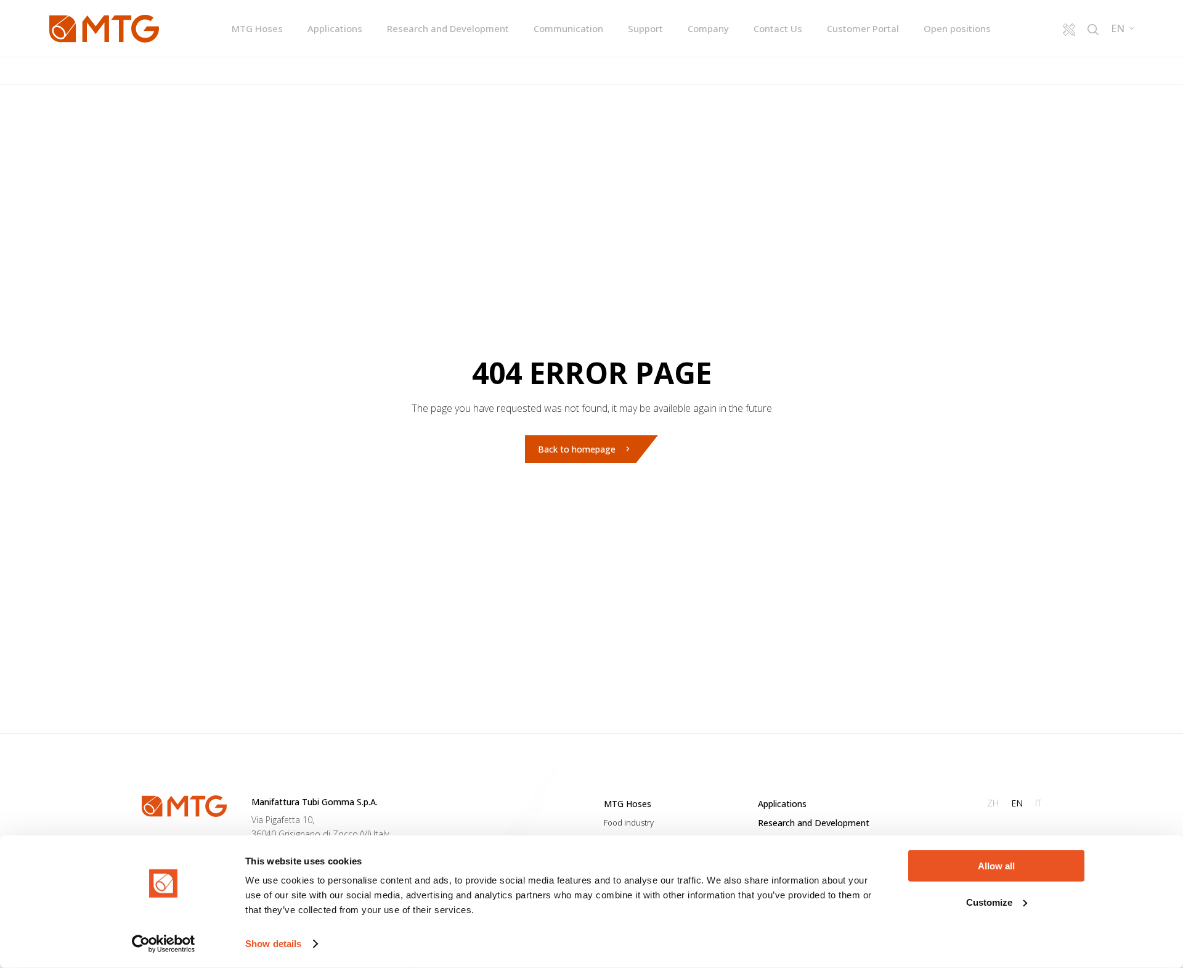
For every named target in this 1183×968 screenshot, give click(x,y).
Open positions (957, 28)
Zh (993, 803)
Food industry (629, 822)
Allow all (996, 866)
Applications (334, 28)
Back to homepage (577, 449)
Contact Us (778, 28)
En (1017, 803)
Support (645, 28)
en (1117, 29)
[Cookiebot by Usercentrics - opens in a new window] (163, 944)
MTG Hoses (257, 28)
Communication (568, 28)
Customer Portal (863, 28)
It (1038, 803)
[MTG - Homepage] (104, 28)
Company (708, 28)
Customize (989, 901)
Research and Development (448, 28)
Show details (273, 943)
